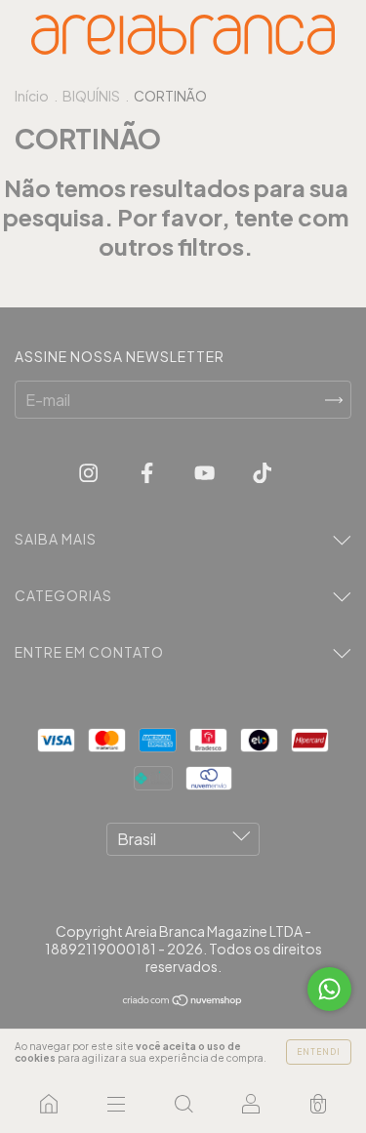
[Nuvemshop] (183, 1001)
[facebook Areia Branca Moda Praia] (148, 472)
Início (32, 95)
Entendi (319, 1052)
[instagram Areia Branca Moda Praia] (89, 472)
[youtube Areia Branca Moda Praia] (205, 472)
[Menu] (115, 1103)
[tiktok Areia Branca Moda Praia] (262, 472)
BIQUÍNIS (91, 95)
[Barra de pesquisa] (183, 1103)
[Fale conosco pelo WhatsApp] (329, 989)
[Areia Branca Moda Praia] (48, 1103)
